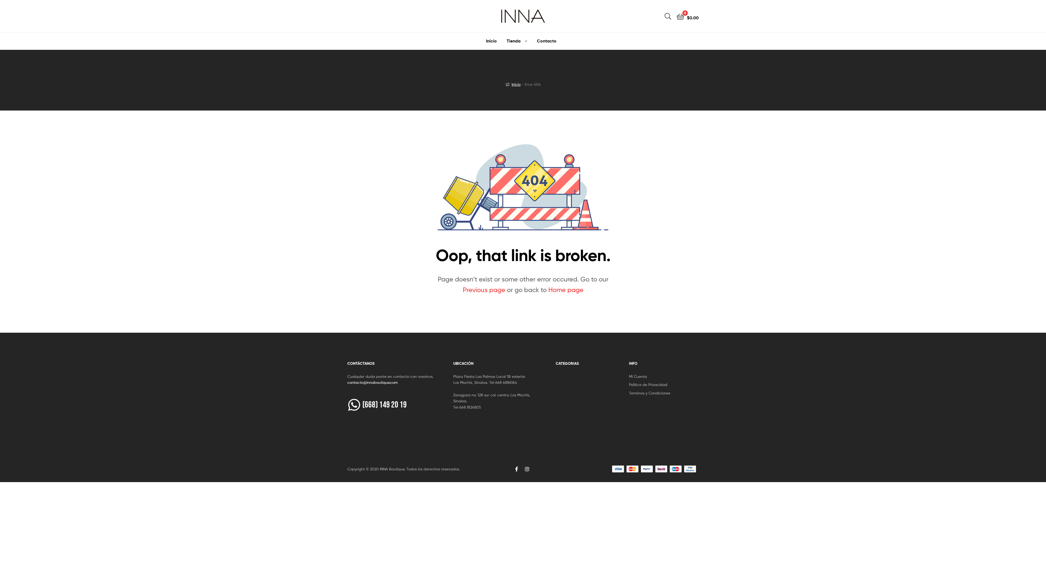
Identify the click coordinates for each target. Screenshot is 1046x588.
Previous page (484, 290)
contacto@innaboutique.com (372, 382)
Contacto (547, 41)
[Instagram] (527, 469)
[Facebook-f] (516, 469)
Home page (565, 290)
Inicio (491, 41)
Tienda (514, 41)
